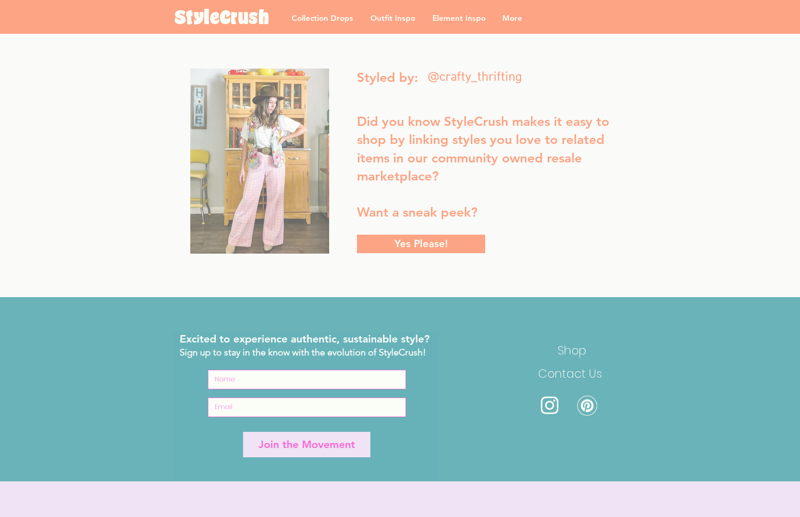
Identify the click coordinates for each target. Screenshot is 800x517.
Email (455, 195)
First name (464, 154)
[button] (590, 127)
